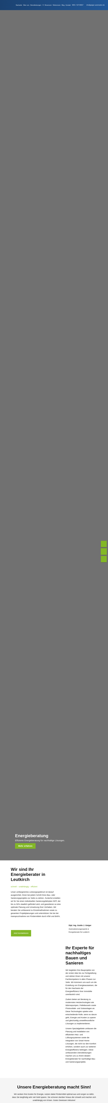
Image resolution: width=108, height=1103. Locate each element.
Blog (63, 5)
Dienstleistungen (35, 5)
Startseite (19, 5)
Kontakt (68, 5)
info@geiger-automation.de (95, 5)
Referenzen (57, 5)
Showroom (48, 5)
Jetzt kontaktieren (21, 933)
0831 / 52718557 (77, 5)
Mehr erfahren (25, 846)
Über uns (26, 5)
